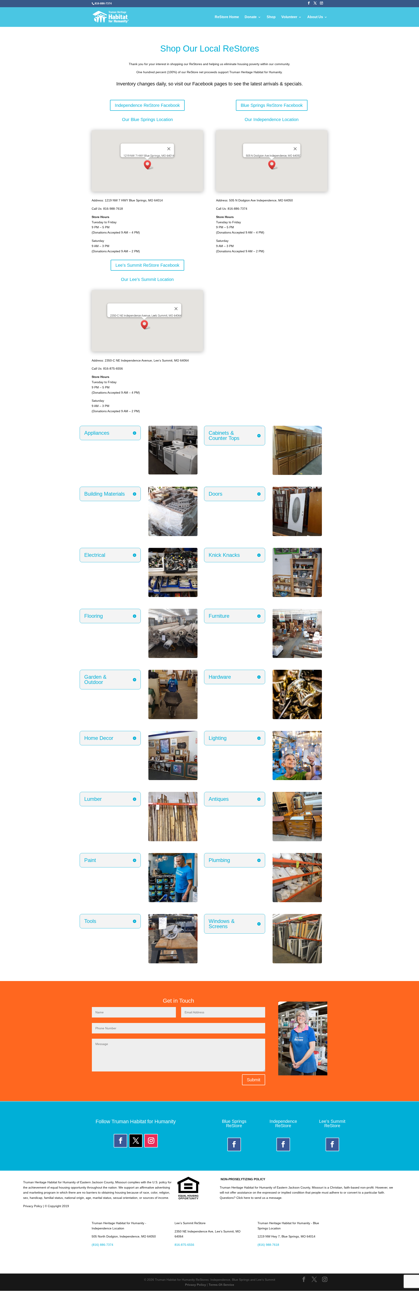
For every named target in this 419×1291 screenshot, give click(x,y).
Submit (253, 1079)
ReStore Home (227, 17)
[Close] (169, 149)
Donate (251, 17)
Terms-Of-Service (221, 1284)
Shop (271, 17)
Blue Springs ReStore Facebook (272, 105)
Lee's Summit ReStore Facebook (147, 265)
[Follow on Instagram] (151, 1140)
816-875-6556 (184, 1244)
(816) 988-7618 (268, 1244)
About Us (315, 17)
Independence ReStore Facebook (147, 105)
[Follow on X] (136, 1140)
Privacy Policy (195, 1284)
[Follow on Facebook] (120, 1140)
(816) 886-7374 (102, 1244)
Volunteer (289, 17)
